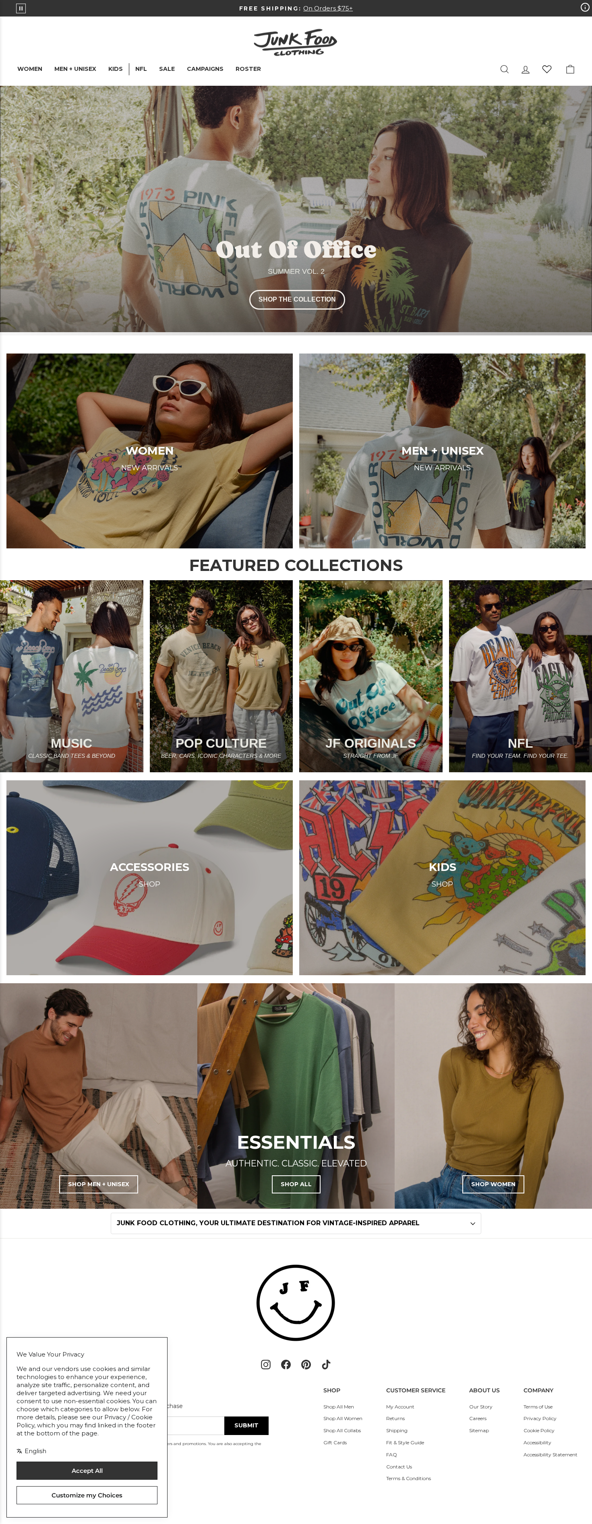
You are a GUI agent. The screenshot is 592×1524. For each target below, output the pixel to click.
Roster (248, 68)
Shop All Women (342, 1418)
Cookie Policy (539, 1430)
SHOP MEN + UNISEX (98, 1184)
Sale (167, 68)
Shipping (397, 1430)
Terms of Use (538, 1407)
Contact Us (399, 1467)
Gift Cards (335, 1442)
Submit (246, 1425)
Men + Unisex (75, 68)
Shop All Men (338, 1407)
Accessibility (537, 1442)
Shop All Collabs (342, 1430)
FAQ (391, 1455)
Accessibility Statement (551, 1455)
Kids (115, 68)
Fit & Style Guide (405, 1442)
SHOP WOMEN (493, 1184)
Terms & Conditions (408, 1478)
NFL (141, 68)
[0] (547, 69)
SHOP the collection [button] (297, 299)
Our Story (481, 1407)
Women (29, 68)
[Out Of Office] (296, 210)
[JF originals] (371, 676)
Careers (477, 1418)
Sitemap (479, 1430)
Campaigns (205, 68)
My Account (400, 1407)
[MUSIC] (71, 676)
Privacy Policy (540, 1418)
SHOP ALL (296, 1184)
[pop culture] (221, 676)
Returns (395, 1418)
